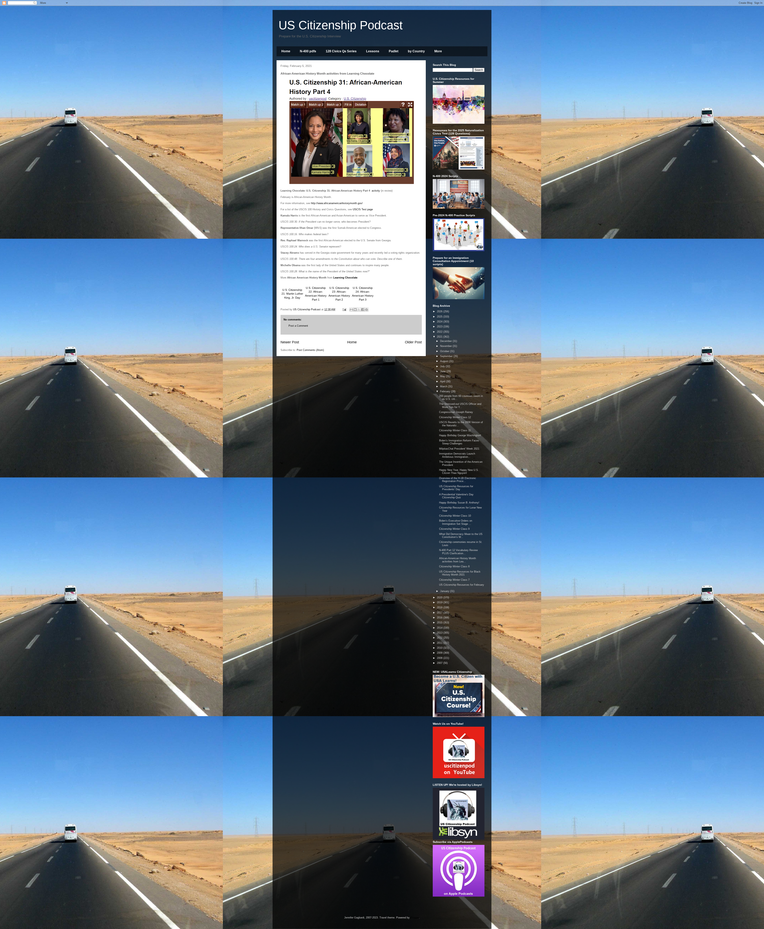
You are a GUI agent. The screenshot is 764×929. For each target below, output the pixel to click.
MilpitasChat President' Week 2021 (459, 448)
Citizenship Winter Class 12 (455, 417)
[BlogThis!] (355, 310)
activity (376, 190)
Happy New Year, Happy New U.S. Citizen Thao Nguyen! (459, 471)
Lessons (372, 51)
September (446, 356)
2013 (440, 632)
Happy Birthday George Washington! (460, 435)
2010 (440, 647)
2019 (440, 602)
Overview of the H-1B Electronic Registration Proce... (457, 480)
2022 (440, 331)
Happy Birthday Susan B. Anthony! (459, 502)
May (443, 376)
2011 (440, 642)
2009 (440, 652)
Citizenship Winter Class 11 (455, 430)
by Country (416, 51)
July (443, 366)
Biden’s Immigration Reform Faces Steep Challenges (459, 442)
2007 (440, 662)
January (445, 591)
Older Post (413, 342)
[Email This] (351, 310)
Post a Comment (298, 325)
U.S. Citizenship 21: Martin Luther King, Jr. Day (292, 293)
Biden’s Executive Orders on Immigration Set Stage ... (455, 522)
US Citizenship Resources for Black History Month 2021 (459, 573)
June (443, 371)
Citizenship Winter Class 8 (454, 566)
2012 (440, 637)
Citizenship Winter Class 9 (454, 528)
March (444, 386)
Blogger (414, 917)
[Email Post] (344, 309)
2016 (440, 617)
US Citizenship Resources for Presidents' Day (456, 488)
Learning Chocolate (345, 277)
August (444, 361)
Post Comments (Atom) (310, 350)
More (438, 51)
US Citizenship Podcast (341, 25)
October (445, 351)
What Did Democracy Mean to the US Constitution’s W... (460, 536)
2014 (440, 627)
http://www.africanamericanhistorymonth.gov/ (337, 203)
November (446, 346)
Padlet (393, 51)
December (446, 341)
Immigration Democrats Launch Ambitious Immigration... (457, 455)
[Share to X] (359, 310)
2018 (440, 607)
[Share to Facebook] (363, 310)
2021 (440, 336)
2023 (440, 326)
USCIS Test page (363, 209)
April (443, 381)
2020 (440, 597)
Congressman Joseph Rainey (456, 412)
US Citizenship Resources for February (461, 584)
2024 (440, 321)
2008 (440, 657)
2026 (440, 311)
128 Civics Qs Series (341, 51)
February (445, 391)
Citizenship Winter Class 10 (455, 515)
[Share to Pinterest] (366, 310)
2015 (440, 622)
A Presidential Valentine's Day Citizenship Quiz (456, 496)
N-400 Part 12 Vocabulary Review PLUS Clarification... (458, 552)
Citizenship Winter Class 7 (454, 579)
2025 (440, 316)
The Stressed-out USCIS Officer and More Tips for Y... (460, 405)
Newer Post (290, 342)
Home (285, 51)
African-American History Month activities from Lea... (457, 560)
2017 (440, 612)
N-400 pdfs (308, 51)
